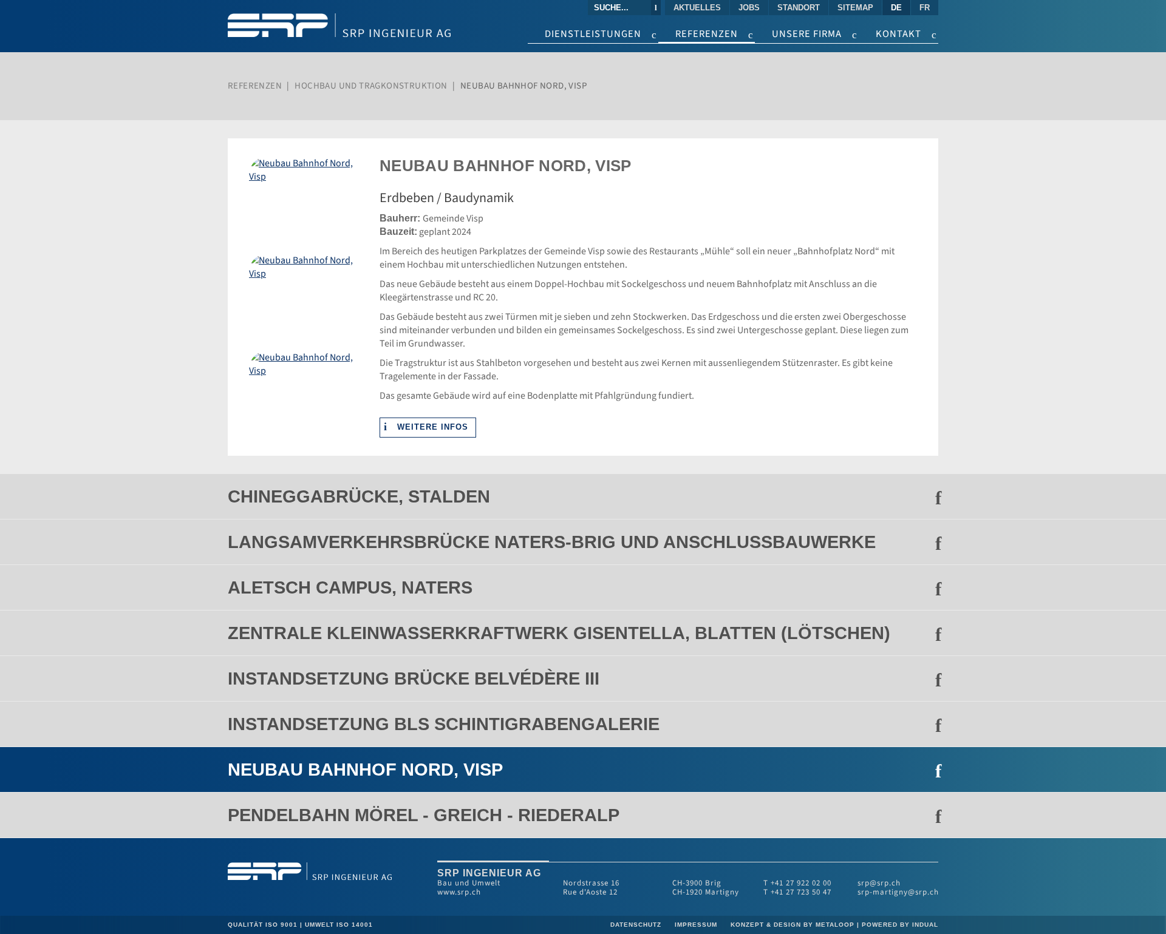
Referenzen (255, 86)
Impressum (697, 924)
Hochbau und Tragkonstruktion (371, 86)
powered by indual (900, 924)
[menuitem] (697, 7)
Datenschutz (637, 924)
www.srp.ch (459, 892)
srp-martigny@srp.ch (898, 892)
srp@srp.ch (879, 883)
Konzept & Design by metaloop (792, 924)
